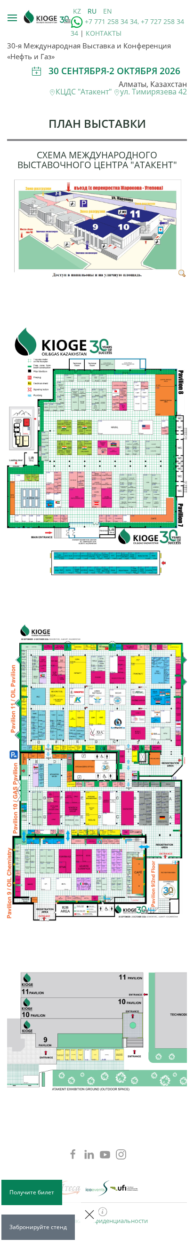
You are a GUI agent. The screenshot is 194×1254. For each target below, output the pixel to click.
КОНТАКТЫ (103, 33)
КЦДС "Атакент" (84, 91)
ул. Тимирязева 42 (153, 91)
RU (93, 11)
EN (107, 11)
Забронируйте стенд (38, 1227)
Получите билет (31, 1192)
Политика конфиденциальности (100, 1220)
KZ (78, 11)
